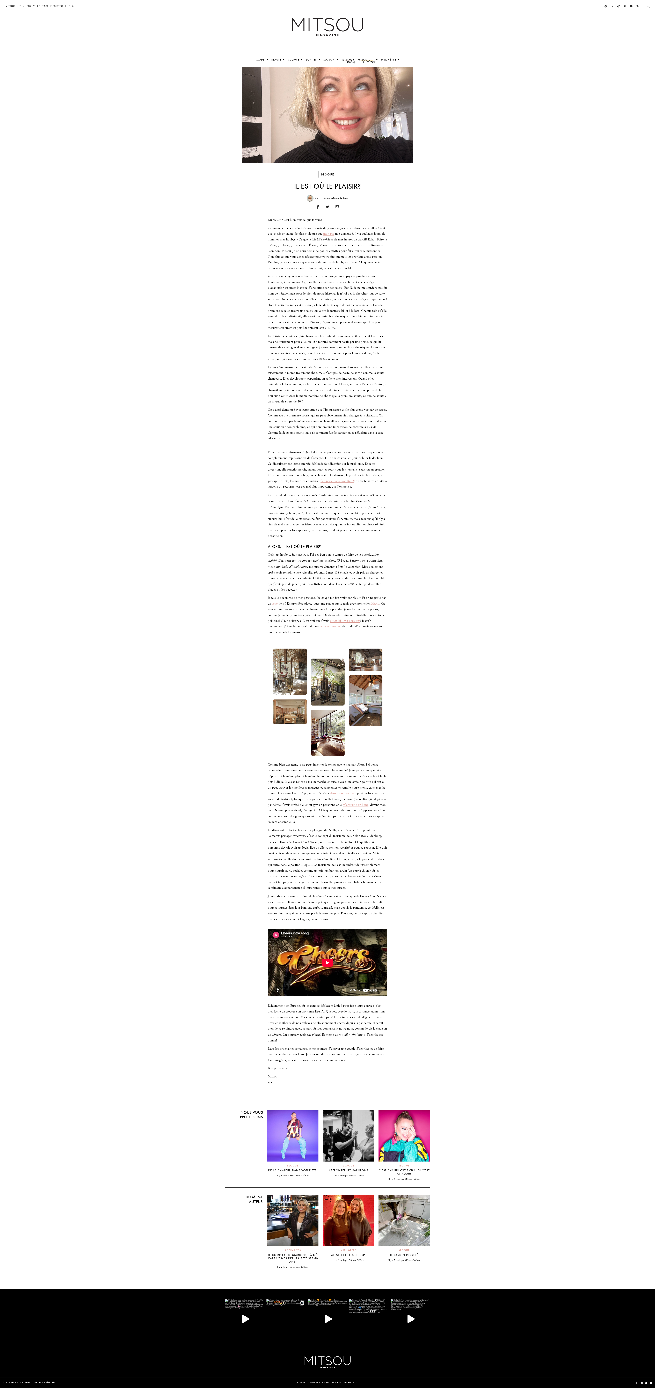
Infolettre (56, 6)
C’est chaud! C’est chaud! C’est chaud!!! (404, 1172)
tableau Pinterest (330, 627)
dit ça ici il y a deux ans (345, 621)
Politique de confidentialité (342, 1383)
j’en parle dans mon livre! (337, 481)
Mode (260, 59)
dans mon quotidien (343, 793)
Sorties (311, 59)
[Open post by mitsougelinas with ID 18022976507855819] (368, 1319)
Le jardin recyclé (404, 1255)
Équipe (31, 6)
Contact (42, 6)
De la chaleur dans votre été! (293, 1170)
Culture (293, 59)
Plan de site (316, 1383)
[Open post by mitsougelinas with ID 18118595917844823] (327, 1319)
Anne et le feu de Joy (348, 1255)
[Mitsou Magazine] (327, 27)
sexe (275, 604)
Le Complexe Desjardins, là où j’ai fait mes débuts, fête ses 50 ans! (293, 1258)
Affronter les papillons (348, 1170)
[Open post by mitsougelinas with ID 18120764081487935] (286, 1319)
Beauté (276, 59)
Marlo (375, 604)
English (70, 6)
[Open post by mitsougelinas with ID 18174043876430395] (410, 1319)
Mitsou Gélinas (339, 198)
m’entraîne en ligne (355, 805)
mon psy (328, 234)
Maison (329, 59)
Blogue (327, 174)
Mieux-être (388, 59)
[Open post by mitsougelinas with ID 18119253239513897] (244, 1319)
